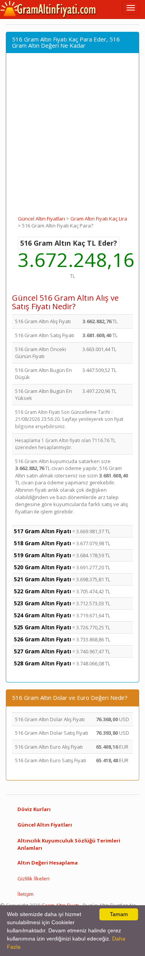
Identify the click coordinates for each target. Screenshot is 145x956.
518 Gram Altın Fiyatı (42, 543)
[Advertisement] (72, 138)
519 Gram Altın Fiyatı (42, 555)
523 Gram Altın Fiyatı (42, 603)
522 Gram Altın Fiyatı (42, 591)
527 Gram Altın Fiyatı (42, 651)
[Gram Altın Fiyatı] (48, 9)
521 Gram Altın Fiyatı (42, 579)
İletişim (25, 894)
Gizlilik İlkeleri (33, 878)
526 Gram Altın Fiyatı (42, 639)
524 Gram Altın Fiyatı (42, 615)
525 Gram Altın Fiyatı (42, 627)
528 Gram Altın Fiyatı (42, 663)
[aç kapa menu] (130, 7)
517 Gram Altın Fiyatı (42, 531)
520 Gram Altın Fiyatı (42, 567)
